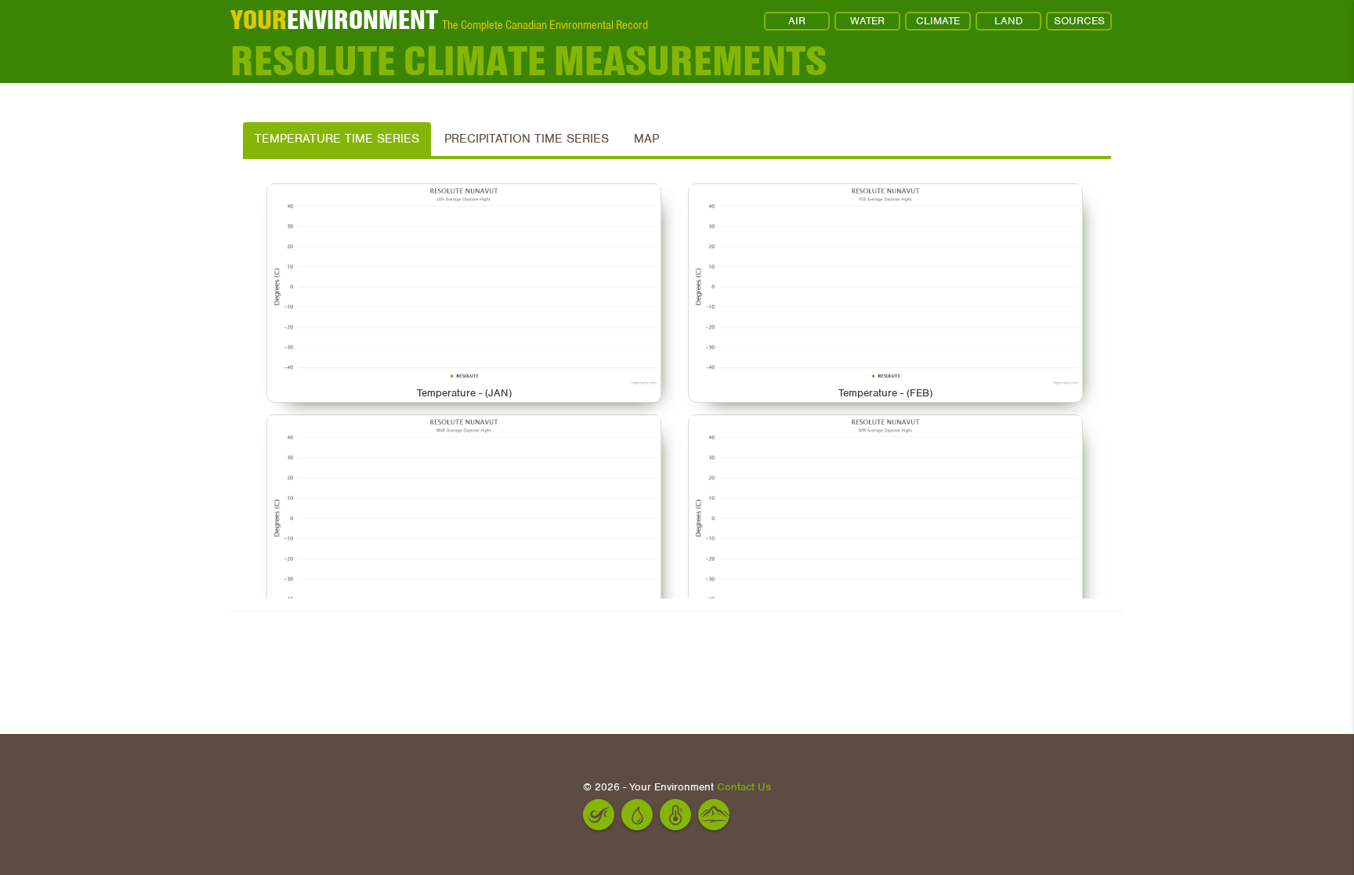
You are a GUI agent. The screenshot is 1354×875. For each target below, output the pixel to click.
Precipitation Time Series (526, 138)
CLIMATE (938, 20)
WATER (867, 20)
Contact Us (744, 787)
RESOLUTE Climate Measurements (528, 61)
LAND (1008, 20)
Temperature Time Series (337, 138)
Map (646, 138)
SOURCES (1079, 20)
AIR (797, 20)
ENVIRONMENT (334, 19)
